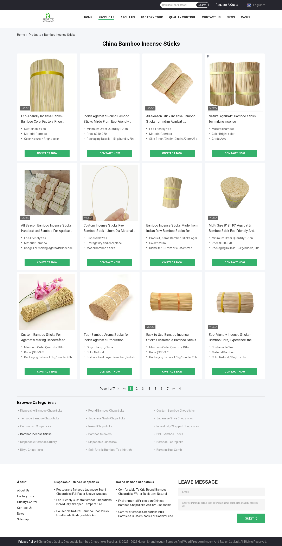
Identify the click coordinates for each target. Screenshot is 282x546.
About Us (128, 17)
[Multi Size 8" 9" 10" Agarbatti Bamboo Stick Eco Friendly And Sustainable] (235, 193)
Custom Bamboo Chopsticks (175, 410)
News (231, 17)
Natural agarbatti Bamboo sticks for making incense (232, 118)
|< (118, 388)
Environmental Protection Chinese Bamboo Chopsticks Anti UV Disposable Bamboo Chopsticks (145, 503)
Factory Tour (152, 17)
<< (124, 388)
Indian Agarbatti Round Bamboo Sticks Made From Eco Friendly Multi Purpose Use (106, 119)
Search (202, 5)
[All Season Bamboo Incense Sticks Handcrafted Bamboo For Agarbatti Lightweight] (47, 193)
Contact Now (47, 153)
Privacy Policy (27, 541)
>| (180, 388)
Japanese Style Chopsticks (174, 418)
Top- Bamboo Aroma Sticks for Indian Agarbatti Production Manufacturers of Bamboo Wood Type (107, 338)
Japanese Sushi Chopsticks (106, 418)
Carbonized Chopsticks (35, 426)
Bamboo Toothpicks (169, 442)
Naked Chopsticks (100, 426)
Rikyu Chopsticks (31, 449)
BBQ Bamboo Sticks (169, 434)
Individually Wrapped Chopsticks (177, 426)
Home (88, 17)
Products (106, 17)
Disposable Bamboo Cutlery (38, 442)
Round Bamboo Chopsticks (106, 410)
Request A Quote (227, 4)
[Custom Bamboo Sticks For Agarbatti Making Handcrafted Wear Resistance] (47, 302)
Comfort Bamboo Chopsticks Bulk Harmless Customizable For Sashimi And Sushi (145, 514)
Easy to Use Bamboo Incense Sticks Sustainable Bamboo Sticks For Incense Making (171, 338)
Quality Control (182, 17)
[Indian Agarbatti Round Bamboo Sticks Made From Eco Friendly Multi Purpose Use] (110, 83)
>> (173, 388)
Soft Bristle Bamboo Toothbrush (110, 449)
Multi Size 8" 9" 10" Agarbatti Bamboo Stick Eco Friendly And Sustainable (231, 228)
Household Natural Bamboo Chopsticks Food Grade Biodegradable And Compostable (82, 513)
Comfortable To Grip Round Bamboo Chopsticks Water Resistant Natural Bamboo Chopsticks (142, 492)
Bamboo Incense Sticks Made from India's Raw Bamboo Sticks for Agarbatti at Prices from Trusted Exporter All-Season (172, 228)
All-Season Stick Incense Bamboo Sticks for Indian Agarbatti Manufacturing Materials (171, 119)
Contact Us (211, 17)
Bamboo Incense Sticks (36, 434)
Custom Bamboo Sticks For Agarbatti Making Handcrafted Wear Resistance (43, 338)
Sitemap (23, 519)
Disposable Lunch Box (102, 442)
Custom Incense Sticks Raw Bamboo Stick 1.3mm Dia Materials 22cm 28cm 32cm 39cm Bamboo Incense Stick (109, 228)
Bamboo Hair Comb (169, 449)
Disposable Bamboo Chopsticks (41, 410)
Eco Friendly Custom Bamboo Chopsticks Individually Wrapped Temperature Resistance (84, 502)
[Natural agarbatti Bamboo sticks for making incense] (235, 83)
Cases (245, 17)
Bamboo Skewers (100, 434)
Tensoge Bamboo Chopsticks (39, 418)
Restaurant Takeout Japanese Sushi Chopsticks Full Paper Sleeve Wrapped (82, 491)
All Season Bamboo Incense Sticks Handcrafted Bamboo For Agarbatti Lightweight (46, 228)
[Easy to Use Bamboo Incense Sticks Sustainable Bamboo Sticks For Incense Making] (172, 302)
